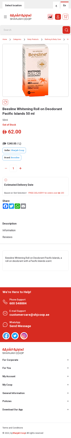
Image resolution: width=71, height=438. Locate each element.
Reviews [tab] (7, 237)
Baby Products (33, 39)
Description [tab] (9, 223)
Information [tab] (9, 230)
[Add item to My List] (5, 102)
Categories (17, 39)
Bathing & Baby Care (53, 39)
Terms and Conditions (12, 428)
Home (4, 39)
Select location (13, 5)
